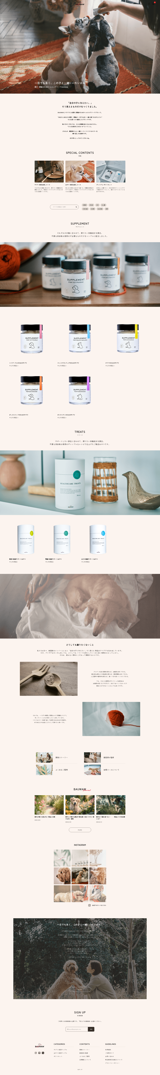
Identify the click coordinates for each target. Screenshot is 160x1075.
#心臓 (103, 205)
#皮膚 (92, 209)
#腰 (107, 209)
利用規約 (108, 1050)
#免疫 (91, 205)
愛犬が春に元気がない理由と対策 (45, 817)
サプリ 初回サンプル (60, 1050)
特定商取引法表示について (113, 1060)
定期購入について (85, 1060)
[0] (153, 3)
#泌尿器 (100, 209)
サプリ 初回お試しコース (42, 185)
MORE (80, 830)
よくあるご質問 (85, 1056)
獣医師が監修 (84, 1053)
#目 (97, 205)
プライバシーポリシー (112, 1063)
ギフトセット (58, 1056)
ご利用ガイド (109, 1053)
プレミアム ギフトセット (104, 185)
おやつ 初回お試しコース (73, 185)
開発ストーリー (85, 1050)
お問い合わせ (109, 1056)
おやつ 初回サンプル (60, 1053)
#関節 (84, 205)
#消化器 (85, 209)
